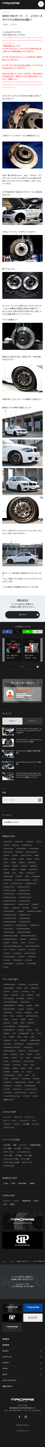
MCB (5, 1054)
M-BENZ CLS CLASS (10, 890)
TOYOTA (31, 942)
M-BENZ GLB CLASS (24, 894)
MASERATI (36, 904)
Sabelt (38, 1068)
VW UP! (6, 967)
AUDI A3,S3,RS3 (27, 845)
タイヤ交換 (18, 1148)
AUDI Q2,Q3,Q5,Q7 (32, 852)
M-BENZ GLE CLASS (25, 897)
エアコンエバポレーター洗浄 (11, 1162)
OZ (22, 1058)
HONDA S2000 (8, 876)
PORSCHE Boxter (25, 918)
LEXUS (36, 880)
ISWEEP (12, 1037)
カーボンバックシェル (31, 1089)
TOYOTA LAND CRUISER (32, 946)
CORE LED (28, 1012)
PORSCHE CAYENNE (10, 922)
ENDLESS (7, 1023)
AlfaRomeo (30, 841)
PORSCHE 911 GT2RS (10, 915)
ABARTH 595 (8, 841)
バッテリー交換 (8, 1155)
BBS (38, 995)
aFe (27, 988)
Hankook (6, 1033)
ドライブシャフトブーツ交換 (11, 1159)
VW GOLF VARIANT (9, 956)
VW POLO (7, 960)
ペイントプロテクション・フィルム (12, 1096)
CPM (36, 1012)
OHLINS (14, 1058)
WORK (31, 1082)
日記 (5, 1204)
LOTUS (6, 883)
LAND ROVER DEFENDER (23, 880)
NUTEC (6, 1058)
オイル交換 (7, 1145)
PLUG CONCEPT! (29, 1061)
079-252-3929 (15, 1411)
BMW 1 (6, 24)
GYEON (30, 1030)
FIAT (14, 873)
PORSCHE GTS (35, 925)
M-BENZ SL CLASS (9, 904)
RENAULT (23, 939)
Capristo (21, 1009)
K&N (19, 1037)
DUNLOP (15, 1019)
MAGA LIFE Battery (9, 1051)
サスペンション (18, 1117)
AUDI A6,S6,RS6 (34, 848)
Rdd (32, 1065)
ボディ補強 (26, 1124)
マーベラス (27, 1096)
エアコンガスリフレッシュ (24, 1152)
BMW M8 (24, 866)
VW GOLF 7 (7, 953)
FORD (21, 873)
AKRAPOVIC (35, 988)
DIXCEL (6, 1019)
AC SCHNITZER (34, 984)
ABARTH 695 (19, 841)
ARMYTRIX (15, 995)
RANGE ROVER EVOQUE (28, 936)
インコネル (7, 1089)
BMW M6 (15, 866)
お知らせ (36, 1201)
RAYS (25, 1065)
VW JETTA (22, 956)
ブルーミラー (33, 1092)
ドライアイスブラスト (9, 1166)
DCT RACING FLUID (32, 1016)
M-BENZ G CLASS (9, 894)
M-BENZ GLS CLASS (10, 901)
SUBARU (6, 942)
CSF (5, 1016)
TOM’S (27, 1075)
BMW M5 (6, 866)
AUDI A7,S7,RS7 (8, 852)
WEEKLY (12, 721)
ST (23, 1072)
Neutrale (30, 1054)
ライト (34, 1120)
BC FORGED (20, 998)
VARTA (6, 1078)
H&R (37, 1030)
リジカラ (36, 1096)
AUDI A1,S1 (16, 845)
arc (33, 991)
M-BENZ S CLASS (25, 901)
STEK (29, 1072)
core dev (19, 1012)
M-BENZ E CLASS (24, 890)
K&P (26, 1037)
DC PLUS (20, 1016)
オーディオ (35, 1124)
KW (16, 1040)
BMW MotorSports (9, 1005)
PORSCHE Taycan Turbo (11, 936)
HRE (14, 1033)
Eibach (23, 1019)
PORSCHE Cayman (25, 922)
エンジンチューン (25, 1120)
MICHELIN (14, 1054)
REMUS (24, 1068)
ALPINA (39, 841)
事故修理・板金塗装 (35, 1145)
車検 (15, 1145)
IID (5, 1037)
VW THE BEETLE (8, 963)
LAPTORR (23, 1040)
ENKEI (15, 1023)
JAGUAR (19, 876)
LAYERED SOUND (35, 1040)
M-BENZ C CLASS (9, 887)
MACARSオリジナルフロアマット (12, 1047)
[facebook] (7, 631)
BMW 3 (14, 859)
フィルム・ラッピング (9, 1127)
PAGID (28, 1058)
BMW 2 (6, 859)
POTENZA (7, 1065)
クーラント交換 (25, 1159)
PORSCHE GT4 (8, 925)
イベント (17, 1201)
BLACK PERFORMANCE (11, 1002)
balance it (30, 995)
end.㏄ (31, 1019)
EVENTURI (31, 1023)
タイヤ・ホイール (30, 1117)
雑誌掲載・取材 (26, 1201)
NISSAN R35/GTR (9, 911)
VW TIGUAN (20, 963)
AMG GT (6, 845)
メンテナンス (23, 1145)
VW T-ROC (29, 960)
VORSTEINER (26, 1078)
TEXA (20, 1075)
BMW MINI (34, 866)
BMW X (6, 869)
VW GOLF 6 (32, 949)
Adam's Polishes (8, 988)
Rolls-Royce (33, 939)
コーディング (7, 1117)
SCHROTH (7, 1072)
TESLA (23, 942)
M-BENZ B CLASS (31, 883)
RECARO (6, 1068)
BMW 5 (30, 859)
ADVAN (19, 988)
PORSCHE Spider (9, 932)
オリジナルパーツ (18, 1089)
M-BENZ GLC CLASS (10, 897)
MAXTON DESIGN (34, 1051)
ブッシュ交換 (28, 1155)
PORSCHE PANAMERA (23, 929)
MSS (22, 1054)
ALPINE (16, 991)
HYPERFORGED (24, 1033)
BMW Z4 (14, 869)
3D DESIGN (22, 984)
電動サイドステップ (9, 1100)
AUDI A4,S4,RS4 (8, 848)
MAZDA (6, 908)
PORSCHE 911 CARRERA (34, 911)
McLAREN (26, 908)
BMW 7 (6, 862)
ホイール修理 (7, 1148)
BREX (37, 1005)
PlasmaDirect (16, 1061)
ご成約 (6, 1183)
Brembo (29, 1005)
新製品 (12, 1204)
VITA (5, 949)
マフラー (15, 1120)
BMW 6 (38, 859)
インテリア (17, 1124)
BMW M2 (22, 862)
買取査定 (32, 1183)
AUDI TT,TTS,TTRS (26, 855)
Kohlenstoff (7, 1040)
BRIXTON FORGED (9, 1009)
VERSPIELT (15, 1078)
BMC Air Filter (25, 1002)
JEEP (27, 876)
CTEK (12, 1016)
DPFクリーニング (27, 1162)
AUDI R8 (15, 855)
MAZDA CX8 (16, 908)
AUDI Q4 (6, 855)
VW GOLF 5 (22, 949)
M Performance (19, 1044)
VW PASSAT (32, 956)
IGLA (39, 1033)
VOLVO (13, 949)
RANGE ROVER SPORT (10, 939)
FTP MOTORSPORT (9, 1026)
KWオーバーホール (9, 1152)
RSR (31, 1068)
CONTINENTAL (8, 1012)
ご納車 (13, 1183)
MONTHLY (33, 721)
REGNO (15, 1068)
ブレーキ (14, 24)
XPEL (38, 1082)
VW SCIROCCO (18, 960)
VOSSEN (36, 1078)
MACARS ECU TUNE (33, 1044)
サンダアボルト (8, 1092)
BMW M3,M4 (32, 862)
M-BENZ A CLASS (17, 883)
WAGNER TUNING (21, 1082)
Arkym (6, 995)
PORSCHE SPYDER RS (24, 932)
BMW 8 (14, 862)
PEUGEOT (21, 911)
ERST (22, 1023)
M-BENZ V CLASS (24, 904)
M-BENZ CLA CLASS (24, 887)
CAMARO (23, 869)
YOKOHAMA (7, 1086)
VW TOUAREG (32, 963)
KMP (32, 1037)
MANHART (22, 1051)
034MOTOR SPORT (9, 984)
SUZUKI (15, 942)
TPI (34, 1075)
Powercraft (17, 1065)
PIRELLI (6, 1061)
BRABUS (21, 1005)
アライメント (28, 1148)
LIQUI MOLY (7, 1044)
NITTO (38, 1054)
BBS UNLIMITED (8, 998)
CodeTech (30, 1009)
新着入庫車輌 (22, 1183)
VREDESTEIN (8, 1082)
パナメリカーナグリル (21, 1092)
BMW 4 (22, 859)
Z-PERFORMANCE (30, 1086)
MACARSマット (29, 1047)
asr (23, 995)
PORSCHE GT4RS (22, 925)
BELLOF (30, 998)
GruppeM (21, 1030)
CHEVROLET (33, 869)
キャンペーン (7, 1201)
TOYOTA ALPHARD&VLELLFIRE (13, 946)
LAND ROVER (8, 880)
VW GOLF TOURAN (30, 953)
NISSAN (35, 908)
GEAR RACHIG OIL (24, 1026)
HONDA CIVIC (31, 873)
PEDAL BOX (37, 1058)
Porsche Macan (8, 929)
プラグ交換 (18, 1155)
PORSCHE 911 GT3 (25, 915)
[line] (27, 631)
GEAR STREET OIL (9, 1030)
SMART (16, 1072)
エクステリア (7, 1124)
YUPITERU (18, 1086)
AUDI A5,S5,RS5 (21, 848)
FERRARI (6, 873)
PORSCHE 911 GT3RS (10, 918)
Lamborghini (36, 876)
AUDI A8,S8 (20, 852)
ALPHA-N (7, 991)
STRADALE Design (9, 1075)
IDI (33, 1033)
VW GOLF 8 (18, 953)
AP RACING (25, 991)
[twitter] (17, 631)
